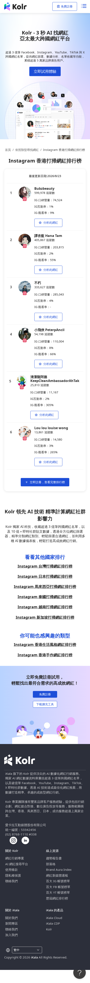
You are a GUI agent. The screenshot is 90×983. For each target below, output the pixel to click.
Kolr (49, 929)
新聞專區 (11, 923)
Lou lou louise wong (51, 428)
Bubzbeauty (44, 188)
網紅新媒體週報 (57, 875)
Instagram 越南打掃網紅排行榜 (45, 606)
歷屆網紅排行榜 (57, 898)
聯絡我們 (11, 881)
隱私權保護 (13, 875)
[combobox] (25, 950)
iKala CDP (53, 923)
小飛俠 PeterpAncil (49, 330)
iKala (34, 957)
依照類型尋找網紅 (27, 150)
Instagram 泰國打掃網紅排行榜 (45, 596)
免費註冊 (67, 6)
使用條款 (11, 869)
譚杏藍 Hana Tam (48, 235)
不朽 (37, 282)
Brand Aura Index (59, 869)
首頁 (8, 150)
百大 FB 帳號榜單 (58, 887)
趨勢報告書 (54, 858)
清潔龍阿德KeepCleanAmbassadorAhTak (54, 378)
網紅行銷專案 (14, 858)
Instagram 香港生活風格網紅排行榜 (45, 644)
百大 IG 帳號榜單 (58, 881)
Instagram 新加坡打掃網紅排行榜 (45, 617)
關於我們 (11, 918)
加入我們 (11, 935)
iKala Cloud (54, 918)
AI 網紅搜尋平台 (16, 864)
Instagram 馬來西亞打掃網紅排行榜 (45, 586)
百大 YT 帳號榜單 (58, 892)
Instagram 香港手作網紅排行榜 (45, 654)
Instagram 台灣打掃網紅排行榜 (45, 566)
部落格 (50, 864)
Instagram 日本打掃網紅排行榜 (45, 576)
